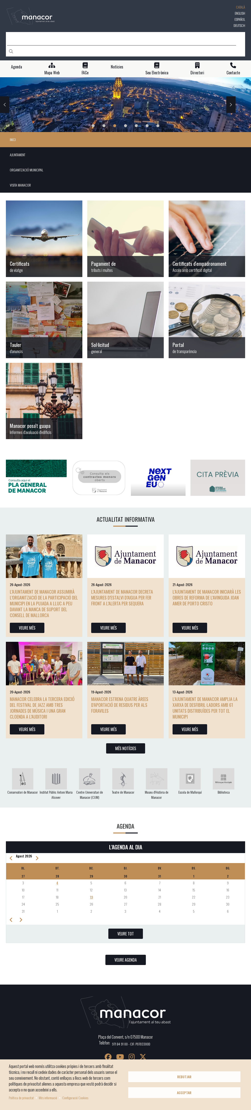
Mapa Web (52, 72)
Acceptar (184, 1092)
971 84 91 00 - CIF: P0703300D (131, 1043)
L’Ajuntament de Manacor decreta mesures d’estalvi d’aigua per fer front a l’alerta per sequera (122, 597)
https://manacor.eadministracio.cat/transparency (207, 320)
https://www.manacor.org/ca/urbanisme (44, 401)
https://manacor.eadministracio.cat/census (207, 238)
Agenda (16, 66)
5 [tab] (136, 125)
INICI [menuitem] (13, 139)
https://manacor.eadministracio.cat (44, 320)
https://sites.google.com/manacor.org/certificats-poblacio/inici (44, 238)
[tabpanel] (125, 104)
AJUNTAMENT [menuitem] (17, 154)
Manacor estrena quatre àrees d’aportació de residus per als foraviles (119, 705)
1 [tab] (93, 125)
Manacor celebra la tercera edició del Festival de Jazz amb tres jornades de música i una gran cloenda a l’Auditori (42, 708)
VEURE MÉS (27, 628)
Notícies (117, 66)
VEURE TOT (125, 934)
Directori (197, 72)
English (240, 13)
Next (231, 104)
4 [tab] (125, 125)
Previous (4, 104)
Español (240, 19)
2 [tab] (103, 125)
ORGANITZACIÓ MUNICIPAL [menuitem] (26, 169)
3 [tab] (114, 125)
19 (91, 896)
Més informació (48, 1097)
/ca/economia (125, 238)
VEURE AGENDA (125, 960)
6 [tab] (147, 125)
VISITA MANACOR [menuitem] (20, 185)
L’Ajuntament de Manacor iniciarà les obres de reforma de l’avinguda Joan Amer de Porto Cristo (207, 597)
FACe (85, 72)
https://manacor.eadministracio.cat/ (125, 320)
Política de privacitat (21, 1097)
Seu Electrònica (156, 72)
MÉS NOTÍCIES (125, 748)
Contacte (233, 72)
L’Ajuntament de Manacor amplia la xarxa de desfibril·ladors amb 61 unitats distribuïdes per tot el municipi (205, 708)
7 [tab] (157, 125)
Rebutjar (184, 1076)
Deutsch (239, 25)
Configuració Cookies (75, 1097)
